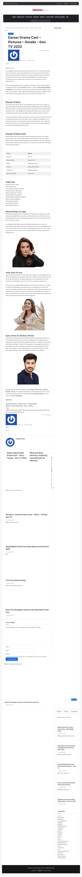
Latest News (50, 17)
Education (60, 832)
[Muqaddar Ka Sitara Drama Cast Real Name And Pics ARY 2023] (67, 740)
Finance (42, 17)
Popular (59, 711)
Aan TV (59, 816)
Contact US (59, 3)
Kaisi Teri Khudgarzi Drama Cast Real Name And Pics (21, 702)
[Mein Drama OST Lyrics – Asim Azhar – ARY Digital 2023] (67, 721)
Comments (74, 711)
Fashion (60, 834)
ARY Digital (60, 819)
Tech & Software (62, 857)
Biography (60, 822)
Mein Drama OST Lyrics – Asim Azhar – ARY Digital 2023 (66, 729)
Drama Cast (20, 17)
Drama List (60, 829)
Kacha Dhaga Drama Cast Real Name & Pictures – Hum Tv (67, 766)
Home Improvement (63, 844)
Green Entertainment (63, 841)
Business (36, 17)
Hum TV (60, 846)
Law (67, 17)
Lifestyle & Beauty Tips (63, 851)
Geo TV (59, 839)
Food (59, 837)
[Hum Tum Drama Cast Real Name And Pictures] (67, 777)
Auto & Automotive (62, 821)
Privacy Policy (73, 3)
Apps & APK (29, 17)
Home (14, 17)
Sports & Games (60, 17)
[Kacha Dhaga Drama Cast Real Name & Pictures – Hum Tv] (67, 758)
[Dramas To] (41, 9)
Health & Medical (62, 842)
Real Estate (60, 854)
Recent (66, 711)
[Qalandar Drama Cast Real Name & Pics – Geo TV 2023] (67, 794)
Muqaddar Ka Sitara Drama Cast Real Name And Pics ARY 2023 (66, 747)
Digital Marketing (62, 826)
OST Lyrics (60, 852)
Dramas (11, 33)
